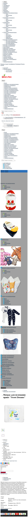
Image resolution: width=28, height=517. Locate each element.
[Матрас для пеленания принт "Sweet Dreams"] (14, 426)
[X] (5, 463)
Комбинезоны (6, 22)
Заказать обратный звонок (8, 120)
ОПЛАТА (6, 165)
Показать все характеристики (10, 460)
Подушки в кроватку (11, 41)
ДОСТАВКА (7, 164)
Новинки (5, 3)
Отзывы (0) (5, 479)
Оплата (5, 9)
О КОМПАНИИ (8, 168)
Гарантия (22, 511)
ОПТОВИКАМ (6, 163)
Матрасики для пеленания (9, 49)
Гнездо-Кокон (6, 47)
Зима (7, 16)
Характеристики (7, 478)
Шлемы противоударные (9, 50)
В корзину (3, 472)
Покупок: (16, 125)
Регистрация (9, 71)
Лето (7, 14)
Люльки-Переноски (7, 61)
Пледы (4, 60)
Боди (7, 33)
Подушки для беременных (9, 44)
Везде (5, 83)
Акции (4, 4)
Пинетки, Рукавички (8, 58)
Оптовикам (6, 6)
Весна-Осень (9, 15)
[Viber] (7, 463)
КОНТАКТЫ (7, 167)
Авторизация (9, 70)
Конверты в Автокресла (8, 17)
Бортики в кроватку (8, 54)
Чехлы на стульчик (7, 53)
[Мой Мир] (4, 463)
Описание (5, 477)
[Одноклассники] (2, 463)
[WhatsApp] (8, 463)
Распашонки (9, 36)
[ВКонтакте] (1, 463)
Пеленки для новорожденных (10, 52)
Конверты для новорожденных (10, 12)
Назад (5, 1)
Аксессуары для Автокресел (9, 59)
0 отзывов (5, 440)
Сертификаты (6, 5)
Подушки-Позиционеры (11, 42)
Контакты (5, 10)
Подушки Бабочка (10, 43)
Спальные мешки (7, 56)
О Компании (6, 11)
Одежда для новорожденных (10, 32)
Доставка (5, 8)
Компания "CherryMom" (6, 511)
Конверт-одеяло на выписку (9, 27)
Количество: (3, 466)
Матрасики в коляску (8, 48)
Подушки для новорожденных (10, 39)
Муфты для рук (6, 55)
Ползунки (8, 34)
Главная (5, 390)
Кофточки (8, 37)
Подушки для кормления (9, 45)
